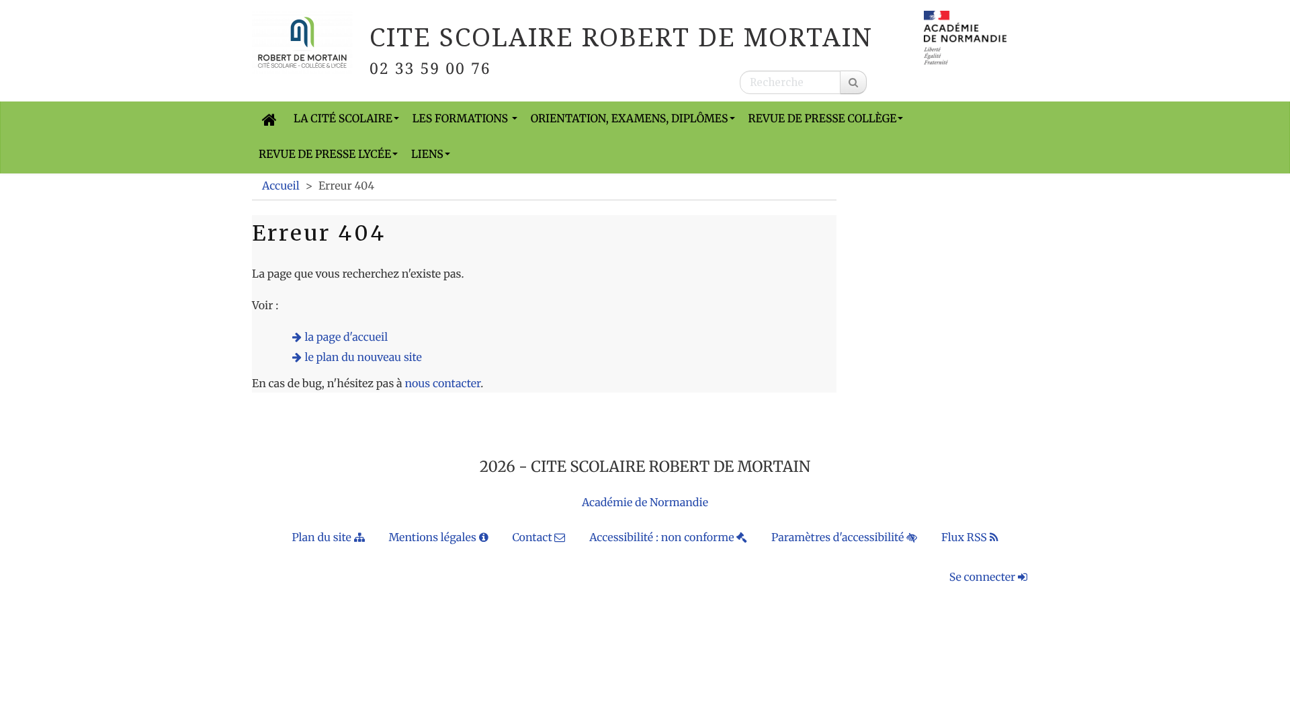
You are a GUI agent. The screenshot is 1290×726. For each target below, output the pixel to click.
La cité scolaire (343, 119)
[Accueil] (269, 119)
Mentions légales (433, 537)
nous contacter (442, 384)
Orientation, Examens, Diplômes (629, 119)
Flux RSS (965, 537)
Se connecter (983, 577)
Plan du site (322, 537)
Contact (533, 537)
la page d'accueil (346, 337)
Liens (427, 154)
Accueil (281, 186)
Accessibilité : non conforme (662, 537)
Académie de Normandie (645, 503)
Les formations (462, 119)
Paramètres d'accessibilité (838, 537)
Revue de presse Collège (822, 119)
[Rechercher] (853, 82)
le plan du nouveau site (363, 357)
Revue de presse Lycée (325, 154)
